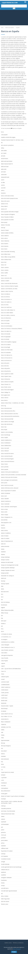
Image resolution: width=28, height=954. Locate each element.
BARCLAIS (3, 578)
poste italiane (4, 840)
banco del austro (5, 363)
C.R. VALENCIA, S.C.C (6, 637)
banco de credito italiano (7, 312)
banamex (3, 193)
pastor (2, 829)
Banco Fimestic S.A (5, 384)
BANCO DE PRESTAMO (7, 350)
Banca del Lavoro (5, 201)
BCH (2, 597)
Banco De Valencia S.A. (6, 355)
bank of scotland (5, 538)
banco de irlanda (5, 339)
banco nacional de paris (7, 456)
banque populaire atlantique (8, 567)
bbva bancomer (5, 591)
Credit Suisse (4, 698)
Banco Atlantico (5, 235)
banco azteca (4, 238)
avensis (3, 185)
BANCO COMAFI (5, 280)
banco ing (3, 405)
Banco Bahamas (5, 241)
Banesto (3, 528)
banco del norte (5, 365)
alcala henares (4, 158)
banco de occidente (6, 344)
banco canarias (4, 270)
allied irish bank (4, 166)
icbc (2, 748)
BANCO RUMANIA (5, 493)
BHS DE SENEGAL (5, 602)
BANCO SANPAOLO (6, 501)
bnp (2, 618)
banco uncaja (4, 509)
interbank (3, 756)
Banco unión (4, 512)
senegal (3, 861)
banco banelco (4, 243)
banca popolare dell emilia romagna (9, 211)
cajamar (3, 663)
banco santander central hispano (9, 506)
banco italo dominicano (6, 424)
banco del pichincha (6, 371)
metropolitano (4, 788)
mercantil (3, 785)
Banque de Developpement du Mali (9, 565)
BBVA (2, 589)
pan (2, 827)
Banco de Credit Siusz (6, 307)
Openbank (3, 821)
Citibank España (5, 676)
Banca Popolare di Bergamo (8, 214)
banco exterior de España (7, 381)
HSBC (2, 737)
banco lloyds (4, 429)
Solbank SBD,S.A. (5, 869)
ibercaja (3, 743)
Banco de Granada (5, 334)
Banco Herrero (4, 397)
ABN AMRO (4, 150)
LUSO (2, 780)
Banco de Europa (5, 323)
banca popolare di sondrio (7, 219)
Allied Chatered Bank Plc (7, 164)
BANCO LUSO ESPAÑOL (7, 432)
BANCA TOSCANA (5, 225)
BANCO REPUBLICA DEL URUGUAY (9, 488)
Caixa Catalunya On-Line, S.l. (8, 647)
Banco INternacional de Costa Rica (9, 413)
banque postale (5, 573)
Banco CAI (3, 265)
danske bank (4, 700)
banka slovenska (5, 546)
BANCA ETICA (4, 203)
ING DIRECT (4, 751)
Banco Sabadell (5, 498)
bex (2, 599)
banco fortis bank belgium (7, 389)
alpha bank (3, 169)
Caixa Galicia (4, 652)
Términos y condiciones (18, 942)
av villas (3, 182)
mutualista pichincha (6, 808)
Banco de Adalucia (5, 294)
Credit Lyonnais (5, 692)
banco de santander (6, 352)
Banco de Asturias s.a (6, 299)
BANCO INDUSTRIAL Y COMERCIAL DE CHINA (12, 403)
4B (1, 142)
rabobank (3, 845)
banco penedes (5, 466)
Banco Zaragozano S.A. (6, 517)
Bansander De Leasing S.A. (7, 575)
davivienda (3, 703)
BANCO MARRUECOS (6, 440)
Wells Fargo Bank (5, 898)
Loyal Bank (3, 777)
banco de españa (5, 320)
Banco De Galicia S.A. (6, 331)
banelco (3, 525)
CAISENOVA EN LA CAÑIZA (7, 642)
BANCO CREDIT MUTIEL (7, 291)
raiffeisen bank (4, 848)
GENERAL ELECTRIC (6, 727)
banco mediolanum (5, 443)
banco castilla (4, 272)
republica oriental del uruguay (8, 137)
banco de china (4, 304)
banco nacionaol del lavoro (7, 461)
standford (3, 875)
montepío (3, 799)
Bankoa (3, 554)
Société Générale (5, 864)
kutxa (2, 764)
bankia (2, 549)
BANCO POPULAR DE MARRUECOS (9, 472)
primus (2, 843)
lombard (3, 775)
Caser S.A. (3, 671)
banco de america (5, 296)
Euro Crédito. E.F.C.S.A (6, 716)
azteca (2, 190)
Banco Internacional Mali (7, 419)
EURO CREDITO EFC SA (7, 714)
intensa (3, 753)
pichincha (3, 832)
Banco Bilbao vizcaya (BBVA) (8, 257)
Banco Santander (5, 504)
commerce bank (5, 682)
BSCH (2, 631)
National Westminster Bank (7, 814)
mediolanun (4, 783)
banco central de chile (6, 278)
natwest (3, 819)
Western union (4, 904)
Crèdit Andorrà (4, 690)
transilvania (4, 880)
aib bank (3, 156)
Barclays (3, 581)
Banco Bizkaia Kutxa (6, 259)
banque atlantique (5, 557)
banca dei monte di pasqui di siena (9, 198)
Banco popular (4, 469)
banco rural (4, 496)
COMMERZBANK (5, 684)
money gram (4, 793)
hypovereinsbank (5, 740)
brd (2, 626)
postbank (3, 837)
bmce (2, 132)
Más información (17, 949)
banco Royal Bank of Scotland (8, 490)
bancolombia (4, 520)
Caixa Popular (4, 660)
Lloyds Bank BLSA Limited (7, 772)
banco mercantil (5, 448)
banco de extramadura (6, 326)
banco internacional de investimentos (10, 416)
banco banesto (4, 246)
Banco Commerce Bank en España (9, 286)
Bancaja (3, 227)
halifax (2, 729)
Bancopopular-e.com (6, 522)
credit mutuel (4, 695)
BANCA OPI (4, 209)
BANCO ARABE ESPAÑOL (7, 233)
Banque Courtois (5, 559)
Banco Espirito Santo (6, 376)
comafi (2, 679)
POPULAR (3, 835)
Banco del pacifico (5, 368)
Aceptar (14, 951)
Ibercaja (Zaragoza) (6, 745)
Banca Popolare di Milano (7, 217)
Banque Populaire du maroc (8, 570)
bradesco (3, 623)
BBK (2, 586)
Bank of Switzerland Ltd (7, 541)
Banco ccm (4, 275)
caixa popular (4, 134)
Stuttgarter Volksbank (6, 877)
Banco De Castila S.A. (6, 302)
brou (2, 628)
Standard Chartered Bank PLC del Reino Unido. (12, 140)
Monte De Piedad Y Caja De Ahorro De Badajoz (12, 796)
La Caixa (3, 767)
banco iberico (4, 400)
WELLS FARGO (4, 896)
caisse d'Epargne (5, 644)
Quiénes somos (8, 942)
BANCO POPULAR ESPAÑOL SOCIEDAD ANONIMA (13, 474)
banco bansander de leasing (8, 251)
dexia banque (4, 708)
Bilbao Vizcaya (4, 613)
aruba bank (3, 174)
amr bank (3, 172)
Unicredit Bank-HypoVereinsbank (9, 891)
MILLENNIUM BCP (5, 791)
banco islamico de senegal (7, 421)
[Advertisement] (14, 18)
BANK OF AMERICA (6, 533)
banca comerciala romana (7, 195)
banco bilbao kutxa (5, 254)
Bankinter (3, 551)
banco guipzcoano (5, 395)
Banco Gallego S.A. (5, 392)
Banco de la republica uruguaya (8, 342)
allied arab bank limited (6, 161)
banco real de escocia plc (7, 485)
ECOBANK (3, 711)
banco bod (3, 262)
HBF (2, 732)
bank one (3, 543)
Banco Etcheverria (5, 379)
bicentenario (4, 605)
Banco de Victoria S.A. (6, 360)
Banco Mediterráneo (6, 445)
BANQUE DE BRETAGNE (7, 562)
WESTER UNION (5, 901)
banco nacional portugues (7, 458)
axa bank (3, 188)
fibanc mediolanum (5, 721)
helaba (2, 735)
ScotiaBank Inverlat (5, 859)
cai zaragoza (4, 639)
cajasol (3, 666)
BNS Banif (3, 621)
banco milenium (5, 450)
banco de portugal (5, 347)
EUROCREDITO (5, 719)
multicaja (3, 806)
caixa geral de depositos (7, 655)
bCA (2, 594)
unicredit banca (4, 888)
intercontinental (5, 759)
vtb (2, 893)
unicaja (3, 885)
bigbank (3, 607)
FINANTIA (3, 724)
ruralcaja (3, 853)
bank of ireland (4, 536)
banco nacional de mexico (7, 453)
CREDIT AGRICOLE (5, 687)
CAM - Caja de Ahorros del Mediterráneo (11, 668)
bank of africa (4, 530)
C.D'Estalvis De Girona (6, 634)
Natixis (2, 816)
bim (2, 615)
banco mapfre (4, 437)
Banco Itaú (3, 427)
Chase (2, 674)
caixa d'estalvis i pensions (7, 650)
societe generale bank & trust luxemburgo (11, 867)
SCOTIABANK (4, 856)
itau (2, 761)
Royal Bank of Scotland (6, 851)
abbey (2, 148)
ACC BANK (3, 153)
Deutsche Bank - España (7, 706)
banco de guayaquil (5, 336)
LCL (2, 769)
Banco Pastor (4, 464)
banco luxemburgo (5, 435)
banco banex (4, 249)
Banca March (4, 206)
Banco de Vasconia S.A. (6, 358)
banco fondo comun (6, 387)
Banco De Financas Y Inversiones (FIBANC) (11, 328)
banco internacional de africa (8, 411)
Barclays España (5, 583)
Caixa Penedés (4, 658)
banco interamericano (6, 408)
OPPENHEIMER (5, 824)
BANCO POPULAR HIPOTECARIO (9, 477)
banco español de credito (7, 373)
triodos (3, 883)
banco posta (4, 482)
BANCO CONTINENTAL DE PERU (9, 288)
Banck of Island (5, 230)
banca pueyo (4, 222)
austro (2, 179)
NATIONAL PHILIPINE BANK (8, 811)
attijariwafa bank (5, 177)
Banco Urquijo (4, 514)
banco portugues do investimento (9, 480)
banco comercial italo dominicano (9, 283)
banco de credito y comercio (8, 315)
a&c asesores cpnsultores (7, 145)
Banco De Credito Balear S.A (8, 310)
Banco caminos (5, 267)
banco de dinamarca (6, 318)
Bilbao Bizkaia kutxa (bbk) (7, 610)
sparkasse (3, 872)
